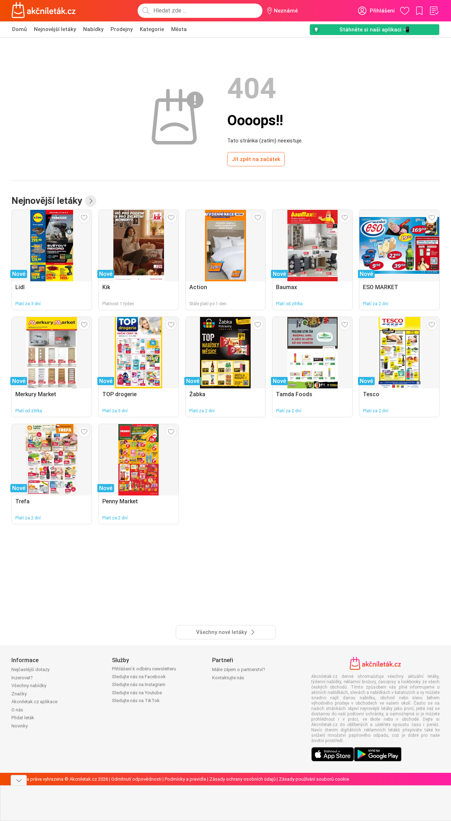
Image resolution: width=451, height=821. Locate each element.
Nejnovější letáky (55, 29)
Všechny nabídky (28, 685)
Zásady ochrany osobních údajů (242, 779)
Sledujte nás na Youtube (137, 692)
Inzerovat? (22, 677)
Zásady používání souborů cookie (314, 779)
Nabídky (93, 29)
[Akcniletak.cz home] (43, 11)
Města (179, 29)
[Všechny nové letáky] (90, 201)
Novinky (19, 726)
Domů (19, 29)
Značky (19, 693)
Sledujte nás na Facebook (139, 676)
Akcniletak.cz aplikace (34, 701)
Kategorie (152, 29)
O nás (17, 709)
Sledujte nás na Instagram (138, 684)
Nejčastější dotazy (30, 669)
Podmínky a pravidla (185, 779)
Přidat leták (22, 717)
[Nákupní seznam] (434, 10)
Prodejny (122, 29)
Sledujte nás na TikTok (136, 700)
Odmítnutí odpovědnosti (136, 779)
